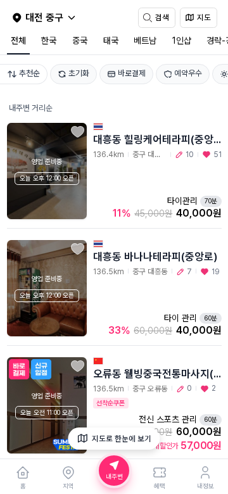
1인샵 (181, 40)
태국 (110, 40)
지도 (204, 17)
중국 (79, 40)
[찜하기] (77, 132)
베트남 (145, 40)
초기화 (78, 73)
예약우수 (188, 73)
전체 (18, 40)
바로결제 (132, 73)
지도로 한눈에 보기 (121, 438)
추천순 (29, 73)
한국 (48, 40)
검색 (162, 17)
